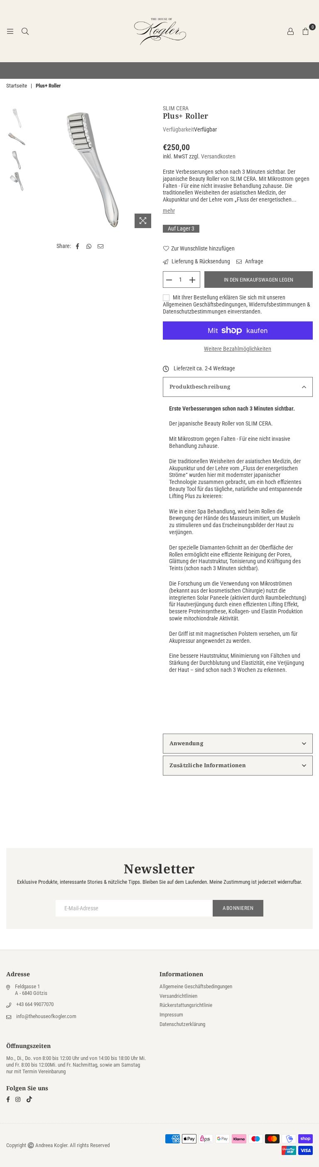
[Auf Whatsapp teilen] (89, 246)
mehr (169, 210)
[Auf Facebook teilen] (77, 246)
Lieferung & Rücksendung (200, 261)
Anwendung (186, 743)
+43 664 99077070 (35, 1004)
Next (149, 168)
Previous (36, 168)
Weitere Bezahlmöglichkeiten (237, 348)
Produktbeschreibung (200, 386)
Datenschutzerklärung (182, 1024)
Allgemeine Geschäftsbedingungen (196, 986)
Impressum (171, 1014)
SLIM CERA (176, 108)
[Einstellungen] (290, 31)
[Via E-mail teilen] (101, 246)
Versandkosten (218, 156)
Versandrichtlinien (178, 996)
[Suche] (24, 31)
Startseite (16, 86)
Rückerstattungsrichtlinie (186, 1005)
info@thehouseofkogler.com (46, 1016)
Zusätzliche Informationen (207, 765)
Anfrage (253, 261)
